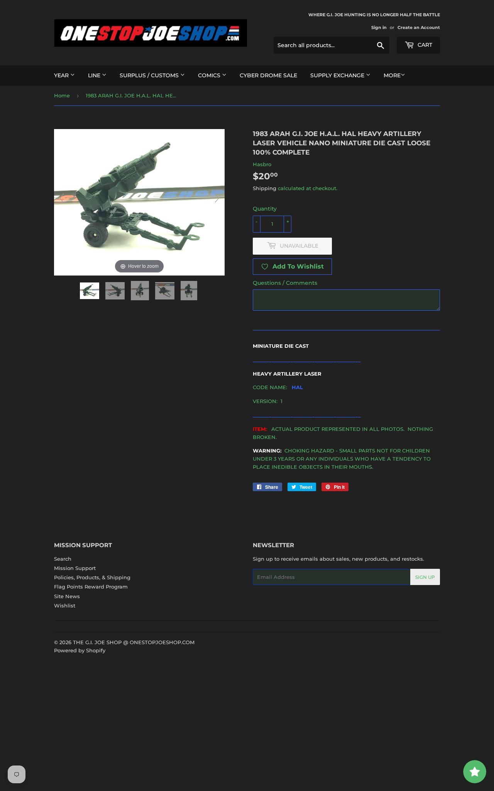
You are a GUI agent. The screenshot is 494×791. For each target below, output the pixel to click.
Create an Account (419, 27)
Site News (67, 596)
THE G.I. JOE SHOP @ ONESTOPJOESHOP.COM (134, 642)
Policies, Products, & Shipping (92, 577)
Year (62, 75)
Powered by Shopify (79, 650)
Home (62, 95)
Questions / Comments (285, 282)
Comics (210, 75)
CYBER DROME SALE (268, 75)
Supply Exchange (338, 75)
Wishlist (64, 605)
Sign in (379, 27)
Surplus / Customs (150, 75)
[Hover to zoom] (139, 202)
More (392, 75)
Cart (424, 44)
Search (62, 559)
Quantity (265, 208)
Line (95, 75)
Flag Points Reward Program (91, 586)
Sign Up (425, 577)
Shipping (264, 188)
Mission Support (75, 568)
